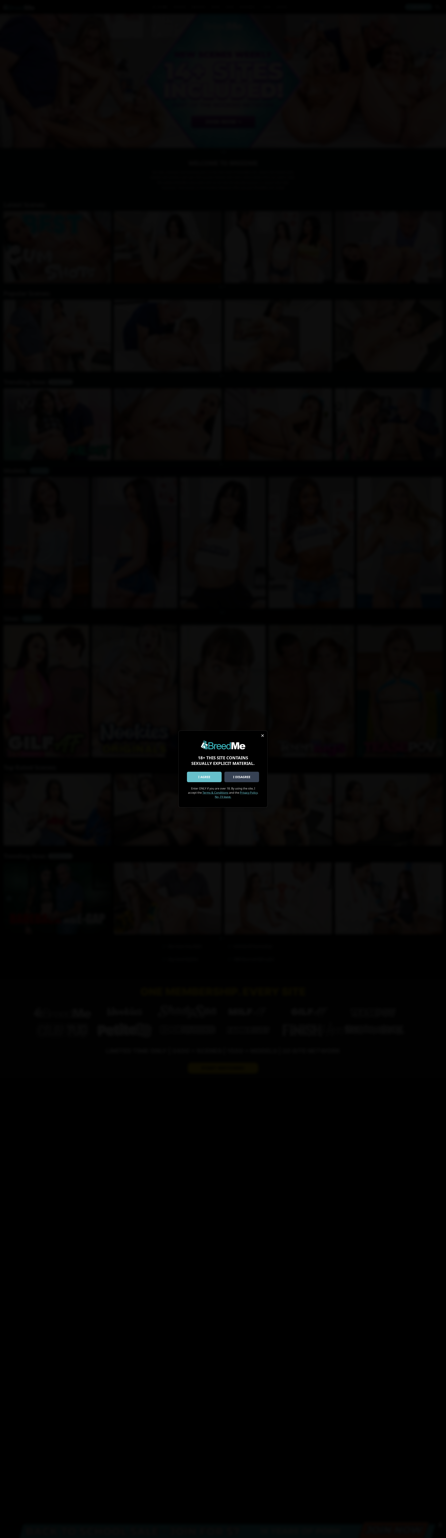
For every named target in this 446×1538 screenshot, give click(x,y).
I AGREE (204, 777)
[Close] (262, 735)
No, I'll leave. (223, 797)
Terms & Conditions (215, 793)
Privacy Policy (248, 793)
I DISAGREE (241, 777)
